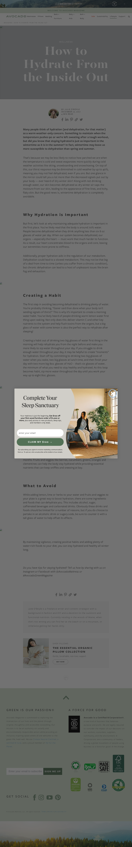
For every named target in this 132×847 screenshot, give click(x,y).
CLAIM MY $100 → (40, 442)
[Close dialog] (113, 393)
